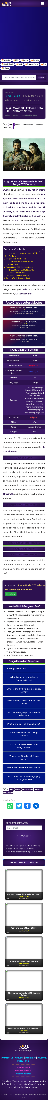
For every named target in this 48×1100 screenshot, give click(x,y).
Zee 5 (17, 95)
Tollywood (39, 124)
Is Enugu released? (16, 668)
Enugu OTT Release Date (19, 275)
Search (41, 77)
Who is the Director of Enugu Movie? (24, 757)
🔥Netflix (19, 64)
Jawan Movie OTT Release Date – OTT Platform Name (25, 589)
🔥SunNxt (24, 60)
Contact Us (7, 1057)
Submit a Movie (23, 1073)
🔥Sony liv (35, 60)
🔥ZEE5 (15, 60)
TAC (27, 1060)
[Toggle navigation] (42, 3)
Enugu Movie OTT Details (16, 259)
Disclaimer (30, 1057)
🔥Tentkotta (6, 60)
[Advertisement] (24, 33)
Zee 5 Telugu (8, 127)
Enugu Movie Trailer (17, 273)
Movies (17, 124)
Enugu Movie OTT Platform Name (19, 267)
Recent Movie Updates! (24, 862)
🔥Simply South (7, 64)
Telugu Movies (28, 124)
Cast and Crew (12, 264)
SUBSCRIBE (24, 836)
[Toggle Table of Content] (40, 250)
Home (8, 95)
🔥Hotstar (5, 68)
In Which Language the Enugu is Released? (24, 714)
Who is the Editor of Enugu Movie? (24, 767)
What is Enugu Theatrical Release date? (24, 702)
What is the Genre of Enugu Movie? (24, 734)
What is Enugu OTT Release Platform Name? (24, 679)
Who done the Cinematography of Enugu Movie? (24, 778)
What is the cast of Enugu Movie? (23, 724)
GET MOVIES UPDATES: (17, 823)
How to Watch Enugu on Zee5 (18, 278)
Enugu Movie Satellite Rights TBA (21, 270)
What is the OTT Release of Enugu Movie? (24, 690)
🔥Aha (43, 64)
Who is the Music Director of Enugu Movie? (24, 746)
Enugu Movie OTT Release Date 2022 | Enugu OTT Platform (23, 254)
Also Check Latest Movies (23, 262)
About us (19, 1057)
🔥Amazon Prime (31, 64)
